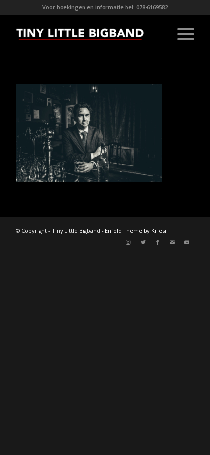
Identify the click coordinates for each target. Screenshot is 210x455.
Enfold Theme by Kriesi (135, 230)
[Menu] (181, 33)
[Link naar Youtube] (187, 242)
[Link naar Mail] (172, 242)
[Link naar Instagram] (128, 242)
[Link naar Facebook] (157, 242)
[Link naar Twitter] (143, 242)
